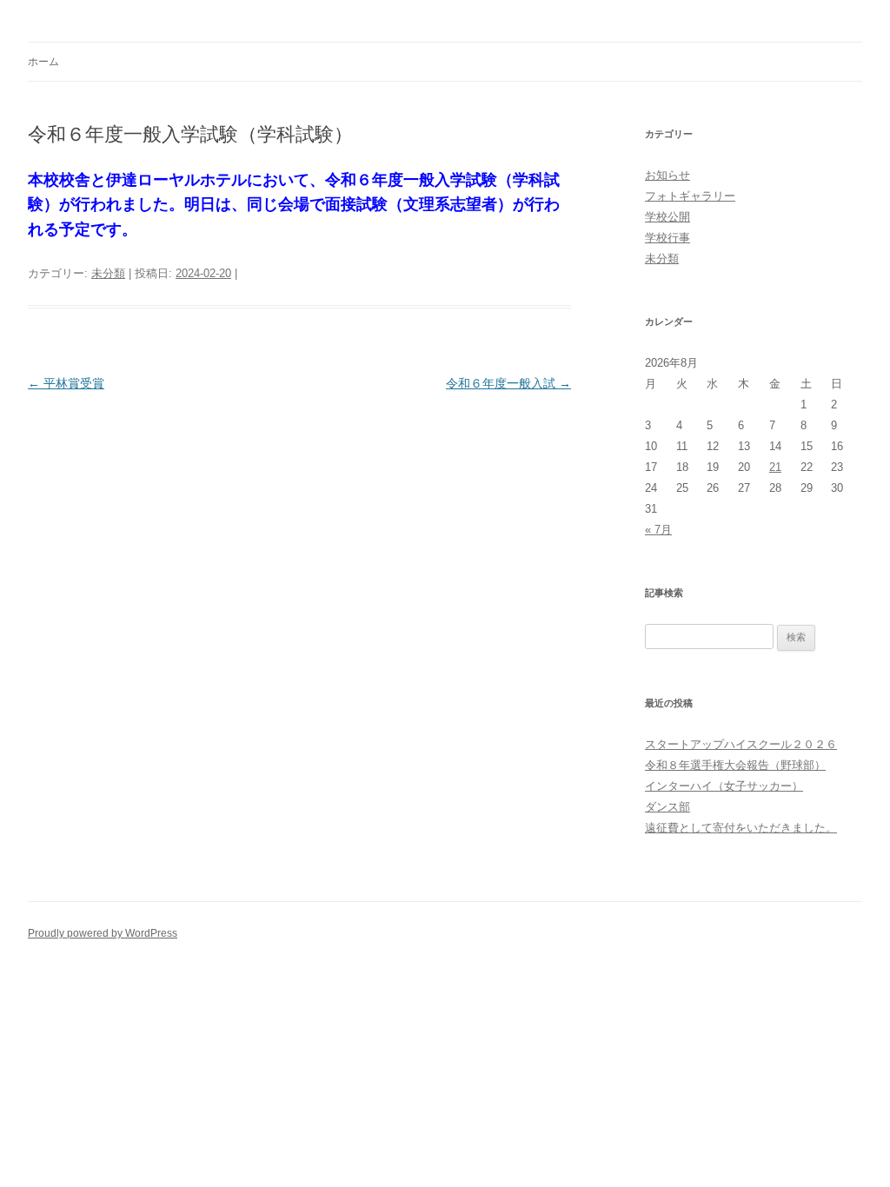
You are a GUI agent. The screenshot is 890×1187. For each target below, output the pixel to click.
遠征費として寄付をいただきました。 (741, 827)
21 (775, 467)
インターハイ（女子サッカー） (724, 785)
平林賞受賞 (66, 383)
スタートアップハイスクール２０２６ (741, 744)
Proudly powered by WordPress (102, 933)
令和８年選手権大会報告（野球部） (735, 765)
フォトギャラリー (690, 195)
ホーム (43, 62)
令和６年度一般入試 (508, 383)
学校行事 (667, 237)
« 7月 (658, 529)
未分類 (108, 273)
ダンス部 (667, 806)
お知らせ (667, 175)
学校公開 (667, 216)
